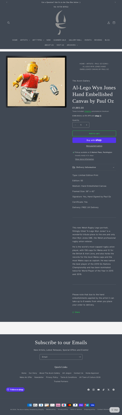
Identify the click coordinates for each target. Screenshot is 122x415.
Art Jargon (66, 373)
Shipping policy (89, 409)
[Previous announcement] (6, 2)
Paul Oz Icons (101, 64)
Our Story (33, 373)
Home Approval (92, 373)
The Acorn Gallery (23, 409)
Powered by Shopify (37, 409)
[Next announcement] (115, 2)
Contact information (104, 409)
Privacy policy (63, 409)
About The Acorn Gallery (49, 373)
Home (82, 64)
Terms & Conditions (69, 377)
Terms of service (76, 409)
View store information (84, 159)
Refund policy (51, 409)
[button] (8, 22)
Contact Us (78, 373)
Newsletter (39, 377)
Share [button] (77, 312)
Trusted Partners (61, 381)
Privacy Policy (52, 377)
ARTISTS (89, 64)
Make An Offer (26, 377)
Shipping (87, 111)
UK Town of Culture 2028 (89, 377)
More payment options (94, 146)
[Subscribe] (79, 357)
